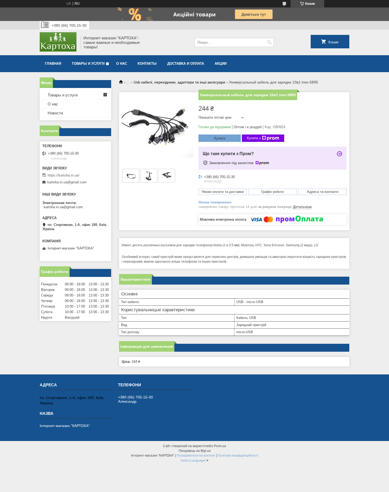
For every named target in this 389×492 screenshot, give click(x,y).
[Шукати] (269, 42)
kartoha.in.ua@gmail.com (67, 182)
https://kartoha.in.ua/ (63, 175)
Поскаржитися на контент (196, 455)
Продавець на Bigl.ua (195, 451)
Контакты (147, 64)
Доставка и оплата (185, 64)
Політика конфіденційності (238, 455)
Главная (53, 64)
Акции (221, 64)
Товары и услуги (88, 64)
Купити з (254, 138)
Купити (219, 138)
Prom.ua (220, 446)
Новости (55, 113)
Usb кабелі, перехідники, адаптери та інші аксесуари (179, 82)
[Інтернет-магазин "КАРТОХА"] (58, 42)
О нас (121, 64)
